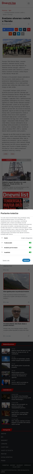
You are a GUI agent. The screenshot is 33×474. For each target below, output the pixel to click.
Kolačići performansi (10, 247)
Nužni (6, 238)
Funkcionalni (8, 242)
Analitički (7, 252)
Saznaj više (6, 260)
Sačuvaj (26, 260)
